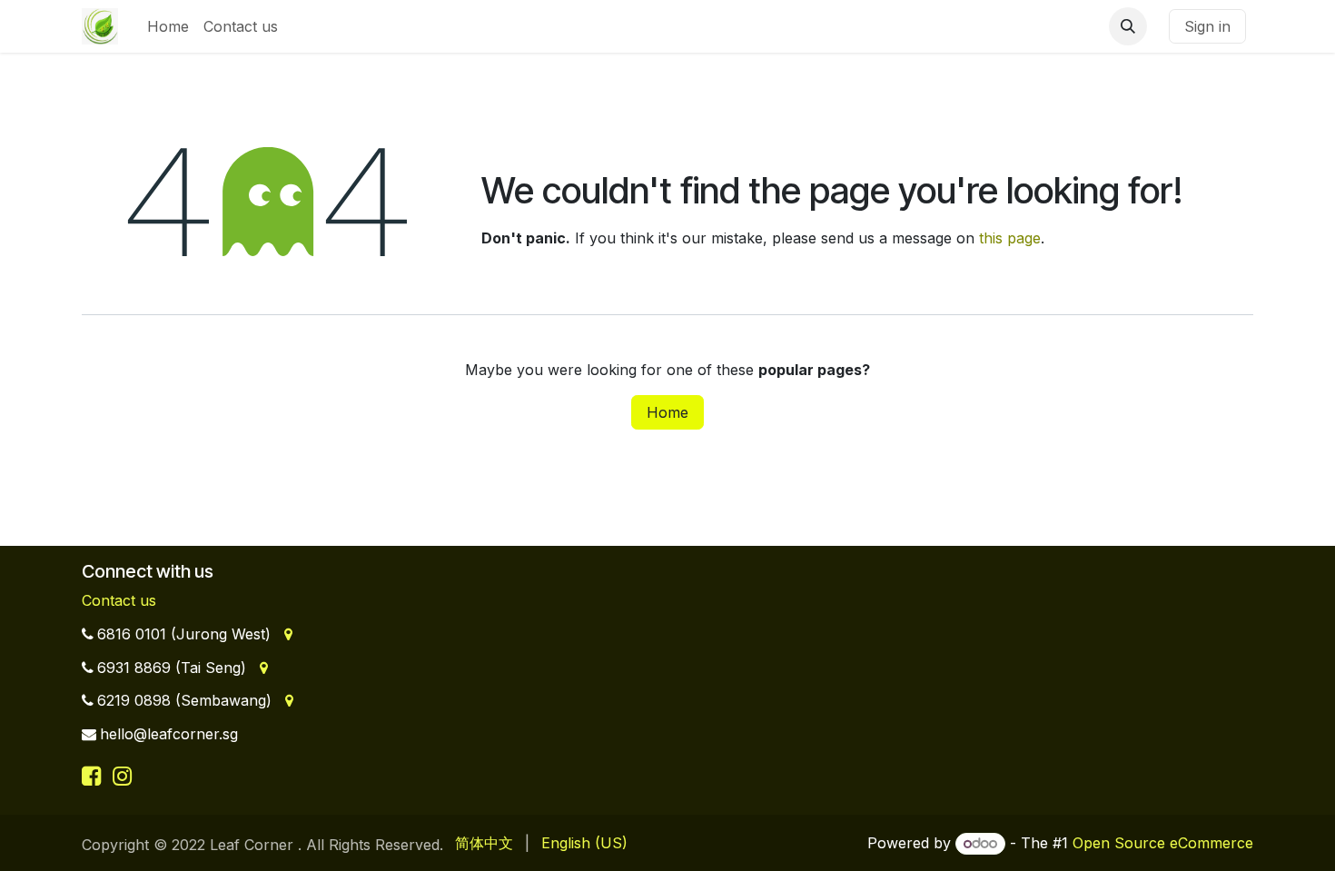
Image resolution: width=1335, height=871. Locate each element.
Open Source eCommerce (1163, 843)
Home (667, 412)
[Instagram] (122, 775)
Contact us (119, 600)
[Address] (286, 634)
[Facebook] (94, 775)
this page (1010, 238)
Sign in (1207, 26)
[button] (1128, 26)
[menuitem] (168, 26)
